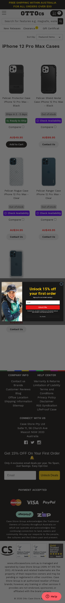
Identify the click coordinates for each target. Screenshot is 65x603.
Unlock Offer (42, 307)
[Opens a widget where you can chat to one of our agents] (51, 596)
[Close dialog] (61, 283)
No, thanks (43, 316)
